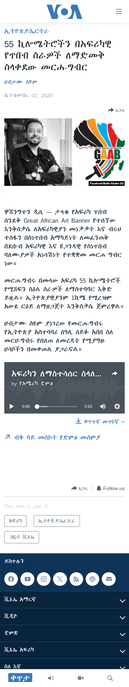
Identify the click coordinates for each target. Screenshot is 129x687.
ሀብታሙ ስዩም (20, 82)
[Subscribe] (108, 579)
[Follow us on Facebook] (11, 579)
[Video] (80, 678)
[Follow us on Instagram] (44, 579)
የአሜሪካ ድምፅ (36, 383)
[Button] (116, 110)
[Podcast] (92, 579)
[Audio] (51, 678)
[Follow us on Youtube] (27, 579)
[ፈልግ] (110, 678)
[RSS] (76, 579)
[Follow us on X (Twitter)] (60, 579)
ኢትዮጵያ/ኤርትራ (26, 31)
